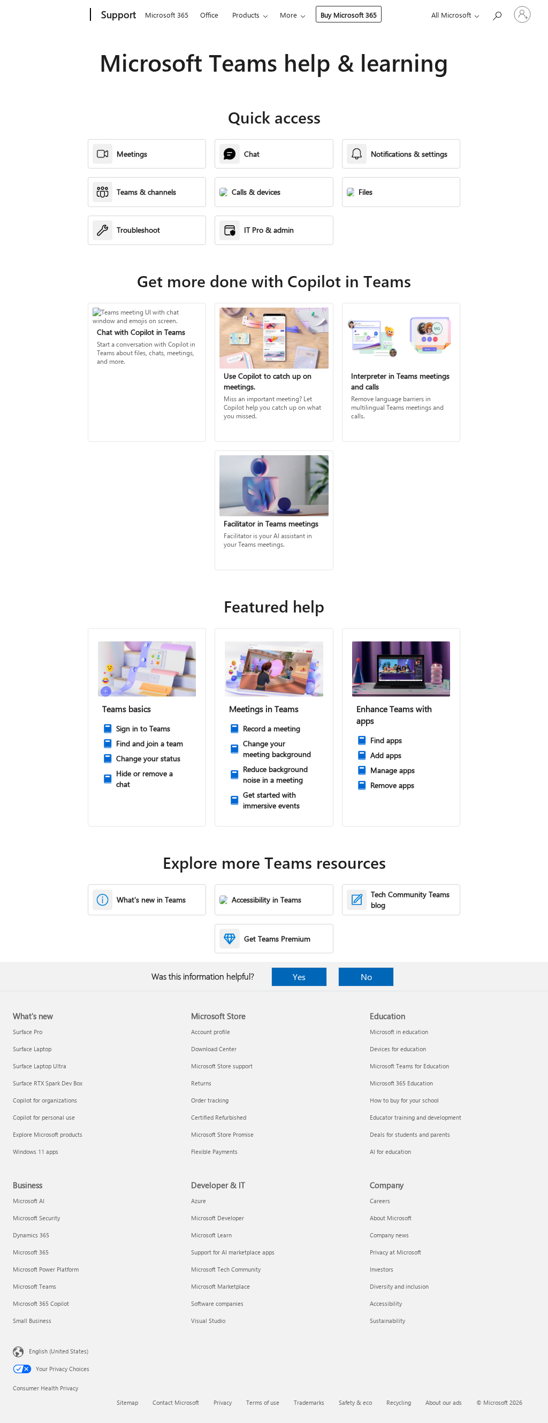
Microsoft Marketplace (220, 1286)
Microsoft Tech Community (226, 1269)
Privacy (223, 1402)
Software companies (217, 1303)
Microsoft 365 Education (401, 1083)
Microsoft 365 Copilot (41, 1303)
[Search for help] (496, 14)
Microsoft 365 (166, 14)
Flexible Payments (214, 1151)
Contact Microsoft (176, 1402)
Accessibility (386, 1303)
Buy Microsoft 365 (349, 14)
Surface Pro (27, 1032)
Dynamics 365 (31, 1235)
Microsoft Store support (222, 1066)
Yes (299, 976)
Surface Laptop (32, 1049)
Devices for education (398, 1049)
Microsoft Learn (211, 1235)
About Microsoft (391, 1218)
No (366, 976)
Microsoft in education (399, 1032)
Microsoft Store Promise (222, 1134)
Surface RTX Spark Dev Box (47, 1083)
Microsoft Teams (34, 1286)
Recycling (398, 1402)
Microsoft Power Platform (46, 1269)
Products (246, 14)
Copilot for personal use (44, 1117)
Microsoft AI (28, 1201)
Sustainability (387, 1321)
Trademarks (309, 1402)
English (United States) (58, 1351)
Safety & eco (355, 1402)
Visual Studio (208, 1321)
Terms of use (262, 1402)
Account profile (210, 1032)
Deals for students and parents (410, 1134)
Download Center (214, 1049)
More (288, 14)
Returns (201, 1083)
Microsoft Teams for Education (409, 1066)
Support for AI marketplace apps (233, 1252)
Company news (389, 1235)
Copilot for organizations (45, 1100)
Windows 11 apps (35, 1151)
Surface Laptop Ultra (39, 1066)
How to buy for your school (404, 1100)
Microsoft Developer (217, 1218)
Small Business (32, 1321)
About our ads (443, 1402)
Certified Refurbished (218, 1117)
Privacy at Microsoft (395, 1252)
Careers (380, 1201)
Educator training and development (415, 1117)
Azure (198, 1201)
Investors (381, 1269)
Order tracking (210, 1100)
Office (209, 14)
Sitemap (127, 1402)
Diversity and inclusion (399, 1286)
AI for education (390, 1151)
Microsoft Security (36, 1218)
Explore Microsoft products (47, 1134)
